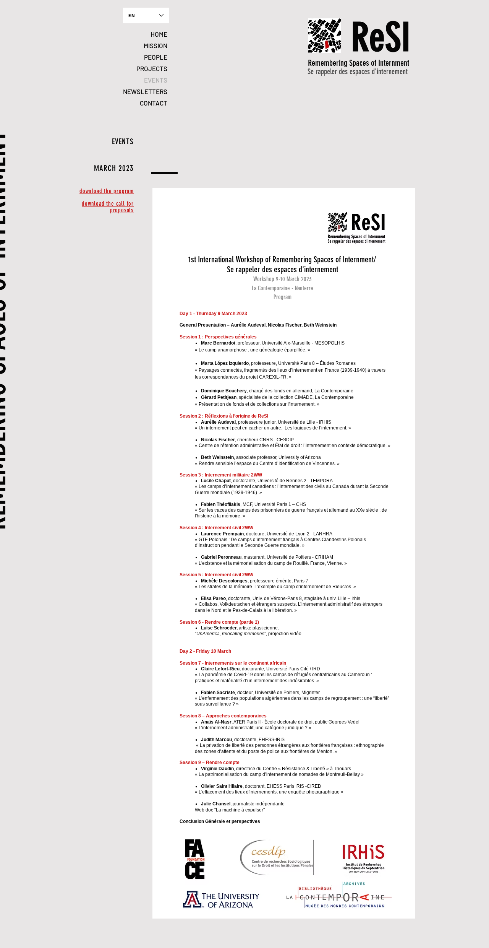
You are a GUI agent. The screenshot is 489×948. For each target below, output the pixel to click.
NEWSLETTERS (145, 91)
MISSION (155, 45)
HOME (159, 34)
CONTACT (153, 103)
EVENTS (155, 80)
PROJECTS (151, 68)
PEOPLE (155, 57)
